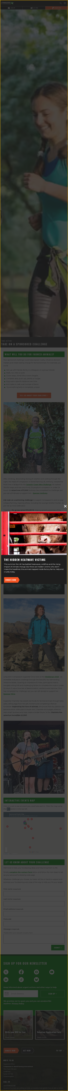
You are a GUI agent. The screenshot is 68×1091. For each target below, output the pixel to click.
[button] (65, 506)
